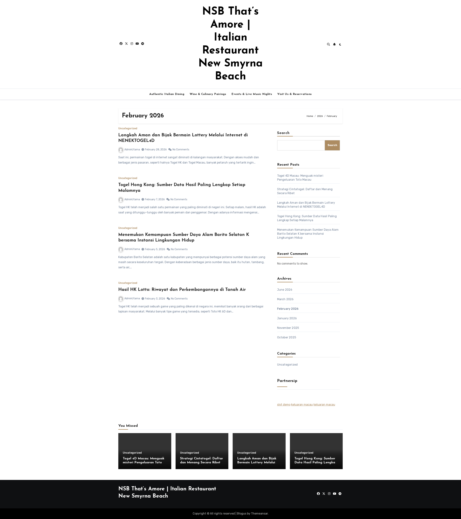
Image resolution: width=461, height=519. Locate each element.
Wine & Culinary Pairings (208, 94)
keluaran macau (302, 404)
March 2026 (285, 299)
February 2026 (288, 308)
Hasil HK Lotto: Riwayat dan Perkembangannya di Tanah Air (182, 290)
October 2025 (286, 337)
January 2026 (287, 318)
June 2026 (284, 289)
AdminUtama (132, 149)
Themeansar (259, 513)
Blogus (241, 513)
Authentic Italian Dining (166, 94)
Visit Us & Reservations (294, 94)
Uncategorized (127, 128)
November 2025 (288, 328)
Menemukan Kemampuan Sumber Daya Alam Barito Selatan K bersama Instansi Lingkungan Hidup (308, 233)
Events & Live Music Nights (251, 94)
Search (283, 133)
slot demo (283, 404)
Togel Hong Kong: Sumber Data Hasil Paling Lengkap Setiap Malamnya (315, 462)
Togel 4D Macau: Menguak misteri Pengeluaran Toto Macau (143, 462)
